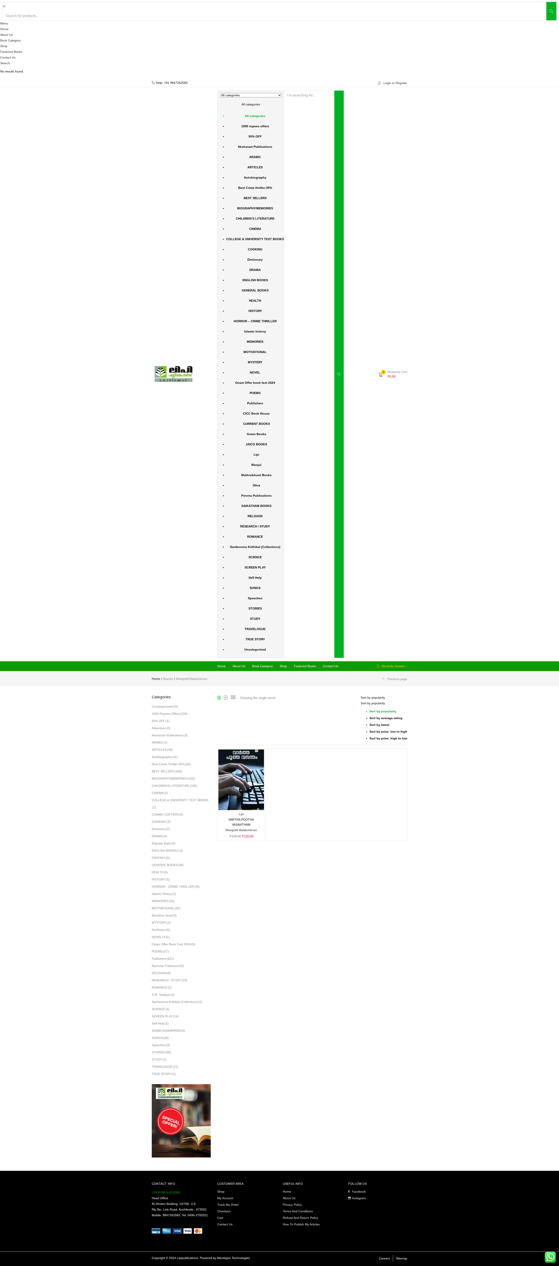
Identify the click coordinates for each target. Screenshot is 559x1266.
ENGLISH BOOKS (255, 280)
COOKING (255, 249)
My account (225, 1198)
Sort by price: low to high (388, 731)
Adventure (161, 728)
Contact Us (8, 57)
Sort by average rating (385, 718)
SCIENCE (255, 557)
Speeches (255, 598)
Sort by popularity (382, 711)
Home (4, 29)
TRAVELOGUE (255, 629)
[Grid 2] (226, 698)
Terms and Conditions (298, 1211)
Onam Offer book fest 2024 (255, 382)
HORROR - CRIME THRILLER (176, 886)
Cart (220, 1217)
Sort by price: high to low (388, 738)
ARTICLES (255, 167)
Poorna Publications (255, 495)
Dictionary (255, 259)
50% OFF (255, 136)
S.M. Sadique (163, 994)
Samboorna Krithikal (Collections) (255, 547)
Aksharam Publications (255, 146)
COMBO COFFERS (167, 814)
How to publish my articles (301, 1224)
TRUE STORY (255, 639)
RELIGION (255, 516)
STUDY (255, 618)
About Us (6, 34)
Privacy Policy (292, 1204)
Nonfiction (161, 930)
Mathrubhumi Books (255, 475)
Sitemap (401, 1258)
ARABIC (255, 157)
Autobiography (255, 177)
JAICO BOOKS (255, 444)
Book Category (10, 40)
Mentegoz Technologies (233, 1258)
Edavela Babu (163, 843)
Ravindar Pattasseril (168, 966)
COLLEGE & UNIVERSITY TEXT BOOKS (255, 239)
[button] (250, 373)
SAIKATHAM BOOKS (255, 506)
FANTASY (161, 858)
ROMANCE (255, 536)
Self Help (255, 577)
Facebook (359, 1191)
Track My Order (228, 1204)
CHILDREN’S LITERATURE (255, 218)
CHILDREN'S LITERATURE (174, 785)
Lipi (255, 454)
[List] (233, 698)
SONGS (255, 588)
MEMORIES (255, 341)
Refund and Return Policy (300, 1217)
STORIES (255, 608)
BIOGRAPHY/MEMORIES (255, 208)
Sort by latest (379, 725)
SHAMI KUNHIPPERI (168, 1030)
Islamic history (255, 331)
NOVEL (255, 372)
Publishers (255, 403)
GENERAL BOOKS (255, 290)
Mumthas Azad (164, 915)
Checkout (223, 1211)
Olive (255, 485)
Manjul (255, 465)
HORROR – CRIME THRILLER (255, 321)
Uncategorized (255, 649)
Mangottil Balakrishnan (241, 830)
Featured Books (11, 51)
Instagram (359, 1198)
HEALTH (255, 300)
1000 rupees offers (255, 126)
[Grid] (219, 698)
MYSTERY (255, 362)
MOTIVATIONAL (255, 352)
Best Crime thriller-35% (255, 187)
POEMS (255, 393)
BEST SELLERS (255, 198)
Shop (3, 46)
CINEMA (255, 229)
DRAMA (255, 270)
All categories (255, 116)
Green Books (255, 434)
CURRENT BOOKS (255, 423)
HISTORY (255, 311)
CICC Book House (255, 413)
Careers (384, 1258)
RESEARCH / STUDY (255, 526)
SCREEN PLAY (255, 567)
